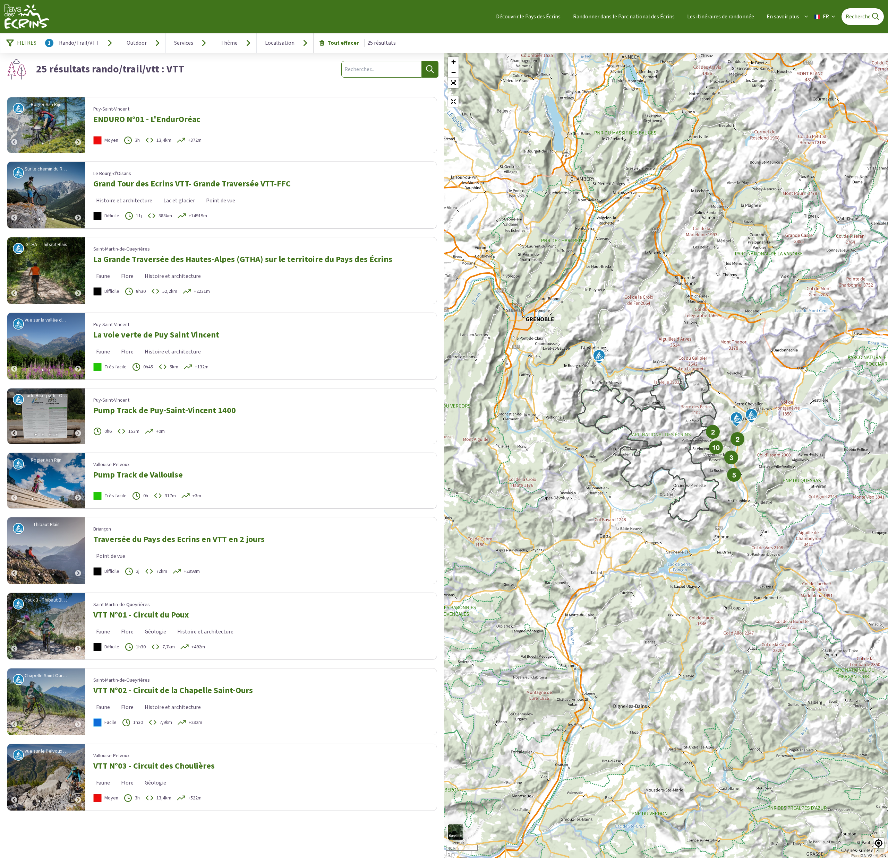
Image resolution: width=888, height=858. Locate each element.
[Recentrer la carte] (453, 101)
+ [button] (453, 62)
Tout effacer (343, 43)
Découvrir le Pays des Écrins (528, 16)
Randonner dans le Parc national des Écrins (624, 16)
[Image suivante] (78, 125)
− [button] (453, 72)
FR (826, 16)
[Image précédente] (14, 125)
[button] (453, 83)
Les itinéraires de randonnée (720, 16)
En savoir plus (783, 16)
